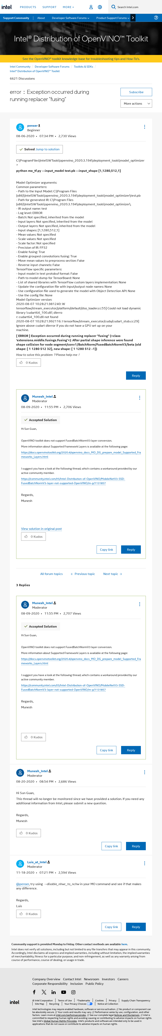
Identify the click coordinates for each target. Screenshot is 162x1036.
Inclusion (76, 983)
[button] (144, 126)
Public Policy (95, 983)
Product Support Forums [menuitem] (111, 18)
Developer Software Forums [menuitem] (69, 18)
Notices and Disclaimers (126, 1015)
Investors (108, 979)
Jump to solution (41, 149)
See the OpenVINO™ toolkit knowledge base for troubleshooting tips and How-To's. (81, 58)
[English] (100, 7)
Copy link (106, 549)
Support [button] (49, 7)
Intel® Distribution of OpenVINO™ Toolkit (35, 71)
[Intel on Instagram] (73, 992)
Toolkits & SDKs (83, 66)
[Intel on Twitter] (44, 992)
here (124, 944)
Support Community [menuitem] (16, 18)
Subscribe (136, 92)
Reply (136, 375)
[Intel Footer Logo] (15, 1001)
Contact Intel (72, 979)
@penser (22, 884)
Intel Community (20, 66)
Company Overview (46, 979)
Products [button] (28, 7)
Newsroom (91, 979)
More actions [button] (133, 103)
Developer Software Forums (52, 66)
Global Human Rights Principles (60, 1021)
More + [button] (68, 7)
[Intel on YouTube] (63, 992)
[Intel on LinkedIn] (53, 992)
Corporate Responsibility (50, 983)
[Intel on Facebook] (34, 992)
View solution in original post (41, 528)
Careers (123, 979)
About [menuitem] (41, 18)
